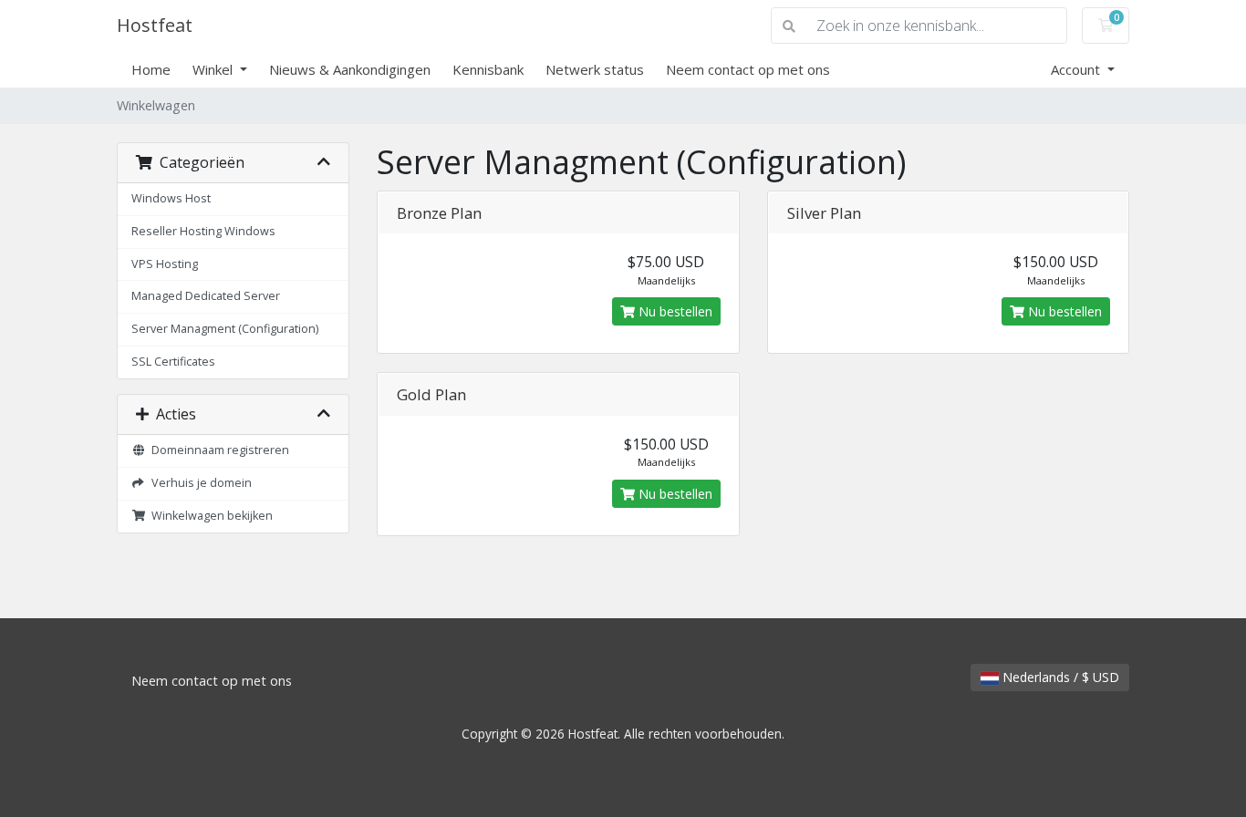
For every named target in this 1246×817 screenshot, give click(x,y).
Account (1077, 69)
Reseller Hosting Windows (203, 231)
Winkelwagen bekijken (209, 515)
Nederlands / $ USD (1059, 677)
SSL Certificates (173, 361)
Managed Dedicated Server (205, 296)
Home (151, 69)
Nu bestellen (673, 311)
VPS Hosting (164, 264)
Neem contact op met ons (748, 69)
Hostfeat (154, 25)
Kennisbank (488, 69)
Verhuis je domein (199, 483)
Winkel (214, 69)
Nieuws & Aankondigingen (350, 69)
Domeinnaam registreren (217, 450)
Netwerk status (594, 69)
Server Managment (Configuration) (224, 328)
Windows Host (171, 198)
